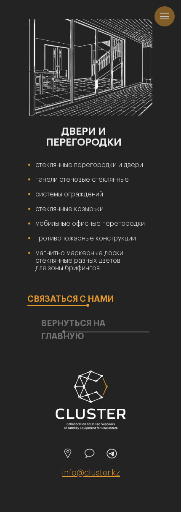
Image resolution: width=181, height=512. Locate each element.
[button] (56, 305)
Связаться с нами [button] (70, 299)
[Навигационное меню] (164, 16)
